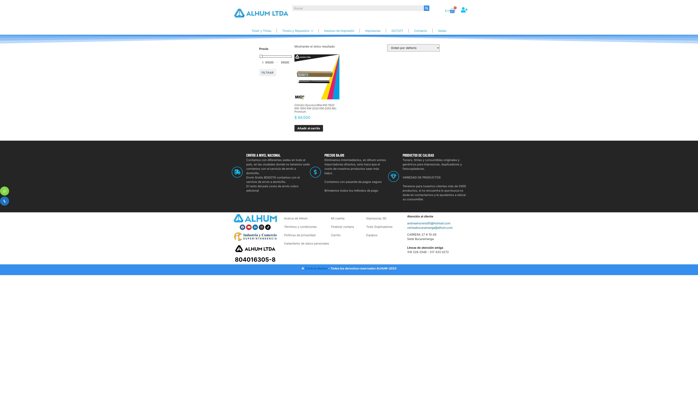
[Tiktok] (268, 227)
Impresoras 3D (376, 218)
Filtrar (268, 72)
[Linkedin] (255, 227)
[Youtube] (249, 227)
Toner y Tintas (261, 31)
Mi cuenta (337, 218)
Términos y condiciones (300, 227)
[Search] (426, 8)
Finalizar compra (342, 227)
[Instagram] (261, 227)
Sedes (442, 31)
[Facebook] (242, 227)
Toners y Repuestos (295, 31)
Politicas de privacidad (300, 235)
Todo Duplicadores (379, 227)
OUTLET (397, 31)
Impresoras (372, 31)
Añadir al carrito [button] (308, 128)
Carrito (336, 235)
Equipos (371, 235)
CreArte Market (316, 268)
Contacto (420, 31)
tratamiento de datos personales (306, 243)
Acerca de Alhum (296, 218)
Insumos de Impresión (339, 31)
